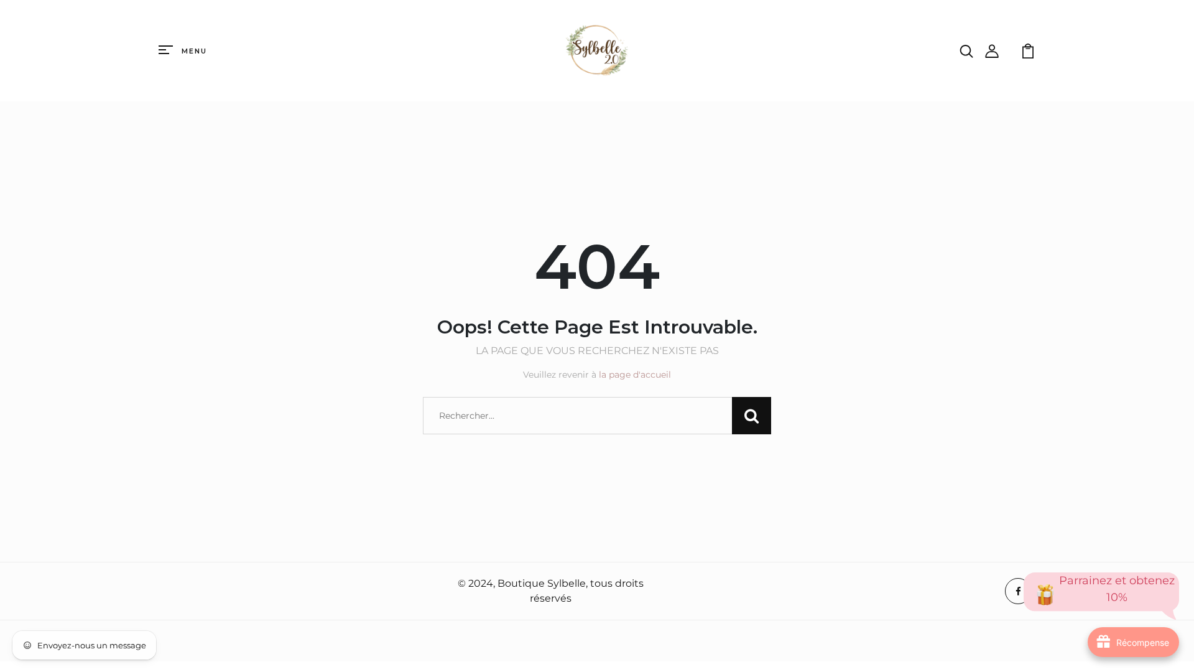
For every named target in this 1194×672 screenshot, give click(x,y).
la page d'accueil (635, 374)
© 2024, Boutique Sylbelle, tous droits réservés (551, 590)
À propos (184, 591)
